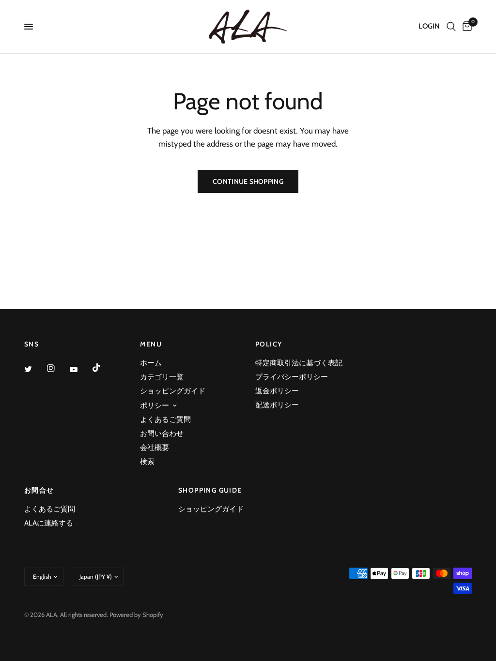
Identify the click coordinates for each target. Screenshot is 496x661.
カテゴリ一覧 (162, 377)
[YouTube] (80, 369)
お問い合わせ (162, 433)
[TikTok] (103, 367)
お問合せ (39, 490)
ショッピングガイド (172, 391)
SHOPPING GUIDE (210, 490)
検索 (147, 461)
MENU (151, 344)
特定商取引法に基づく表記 (298, 363)
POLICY (268, 344)
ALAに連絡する (48, 523)
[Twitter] (35, 368)
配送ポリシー (277, 405)
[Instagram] (57, 368)
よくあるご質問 (165, 419)
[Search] (451, 26)
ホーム (151, 363)
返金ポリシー (277, 391)
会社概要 (154, 447)
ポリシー (154, 405)
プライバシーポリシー (291, 377)
